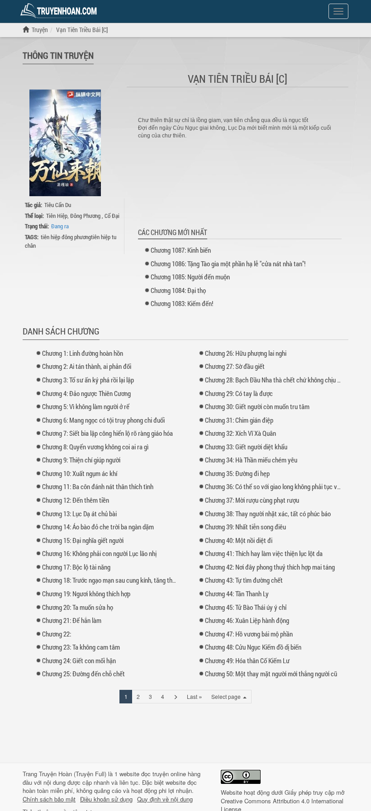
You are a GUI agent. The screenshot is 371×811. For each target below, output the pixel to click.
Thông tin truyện (58, 55)
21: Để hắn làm (71, 620)
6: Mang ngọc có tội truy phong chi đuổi (103, 419)
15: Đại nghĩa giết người (83, 540)
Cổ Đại (112, 216)
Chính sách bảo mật (49, 799)
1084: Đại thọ (178, 290)
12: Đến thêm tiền (75, 500)
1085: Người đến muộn (190, 276)
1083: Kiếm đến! (182, 303)
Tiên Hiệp (56, 216)
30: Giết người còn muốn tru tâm (257, 406)
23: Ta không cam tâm (81, 646)
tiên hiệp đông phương (66, 237)
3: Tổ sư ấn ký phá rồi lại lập (88, 379)
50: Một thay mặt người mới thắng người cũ (271, 673)
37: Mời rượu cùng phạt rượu (252, 500)
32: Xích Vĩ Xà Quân (240, 433)
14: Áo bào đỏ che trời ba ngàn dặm (98, 526)
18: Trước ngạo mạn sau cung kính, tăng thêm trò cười (122, 580)
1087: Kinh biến (181, 250)
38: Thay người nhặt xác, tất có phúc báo (268, 513)
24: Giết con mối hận (79, 660)
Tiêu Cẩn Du (57, 205)
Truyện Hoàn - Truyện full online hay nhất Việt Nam (60, 10)
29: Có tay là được (239, 393)
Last (194, 696)
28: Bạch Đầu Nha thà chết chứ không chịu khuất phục (285, 379)
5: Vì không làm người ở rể (85, 406)
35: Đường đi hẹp (237, 473)
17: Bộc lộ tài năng (76, 566)
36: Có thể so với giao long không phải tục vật (273, 486)
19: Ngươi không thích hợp (86, 593)
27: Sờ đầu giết (235, 366)
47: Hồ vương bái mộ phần (249, 633)
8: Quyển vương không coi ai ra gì (95, 446)
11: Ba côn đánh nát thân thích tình (97, 486)
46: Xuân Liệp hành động (247, 620)
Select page (226, 696)
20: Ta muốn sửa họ (77, 607)
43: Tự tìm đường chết (244, 580)
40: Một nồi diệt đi (238, 540)
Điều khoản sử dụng (106, 799)
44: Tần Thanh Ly (237, 593)
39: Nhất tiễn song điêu (245, 526)
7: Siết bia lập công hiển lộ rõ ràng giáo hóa (107, 433)
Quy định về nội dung (165, 799)
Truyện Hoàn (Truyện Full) (72, 773)
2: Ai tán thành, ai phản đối (86, 366)
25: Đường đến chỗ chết (83, 673)
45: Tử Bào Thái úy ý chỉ (245, 607)
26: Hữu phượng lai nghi (245, 353)
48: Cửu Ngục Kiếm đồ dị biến (253, 646)
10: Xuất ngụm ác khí (79, 473)
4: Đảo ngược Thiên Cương (86, 393)
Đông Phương (86, 216)
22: (56, 633)
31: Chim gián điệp (239, 419)
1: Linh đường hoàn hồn (82, 353)
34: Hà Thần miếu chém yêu (251, 459)
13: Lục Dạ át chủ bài (79, 513)
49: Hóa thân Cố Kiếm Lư (247, 660)
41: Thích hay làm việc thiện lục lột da (264, 553)
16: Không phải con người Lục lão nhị (99, 553)
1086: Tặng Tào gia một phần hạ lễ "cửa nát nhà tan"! (228, 263)
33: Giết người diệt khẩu (246, 446)
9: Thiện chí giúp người (81, 459)
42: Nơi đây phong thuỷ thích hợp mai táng (270, 566)
